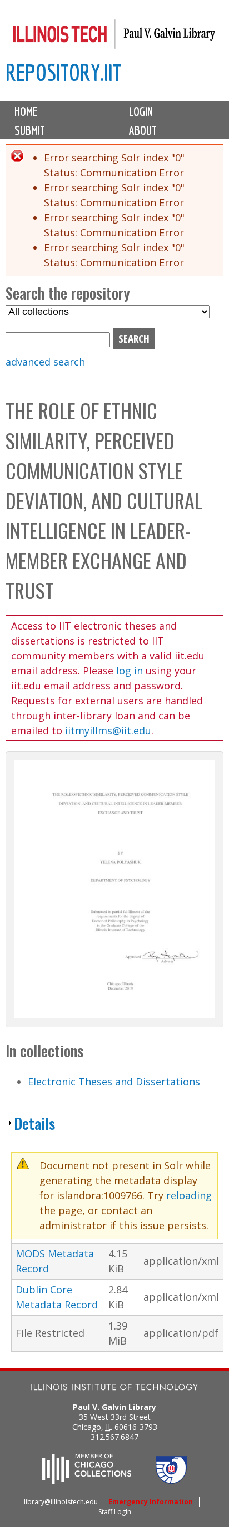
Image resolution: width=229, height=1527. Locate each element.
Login (141, 111)
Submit (29, 130)
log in (129, 670)
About (143, 130)
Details (34, 1123)
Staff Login (114, 1511)
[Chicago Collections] (86, 1480)
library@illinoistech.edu (61, 1501)
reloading (189, 1195)
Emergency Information (150, 1501)
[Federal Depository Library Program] (171, 1480)
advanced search (45, 361)
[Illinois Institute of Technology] (114, 1389)
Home (26, 111)
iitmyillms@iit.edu (108, 730)
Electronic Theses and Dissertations (114, 1081)
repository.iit (63, 72)
